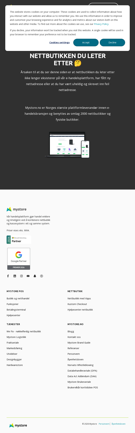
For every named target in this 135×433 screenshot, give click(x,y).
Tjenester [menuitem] (13, 324)
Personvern (104, 423)
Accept (86, 42)
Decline (112, 42)
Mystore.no (33, 108)
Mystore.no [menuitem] (75, 324)
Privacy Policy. (101, 24)
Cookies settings (59, 42)
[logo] (16, 209)
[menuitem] (36, 293)
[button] (6, 426)
